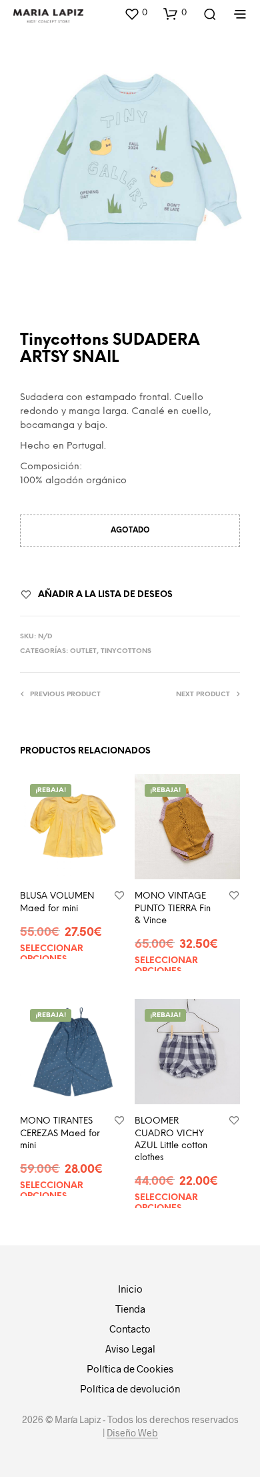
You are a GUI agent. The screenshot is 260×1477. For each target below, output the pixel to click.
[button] (135, 13)
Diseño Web (132, 1433)
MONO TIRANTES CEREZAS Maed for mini (60, 1133)
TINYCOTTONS (126, 651)
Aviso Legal (130, 1349)
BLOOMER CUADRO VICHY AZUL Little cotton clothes (171, 1139)
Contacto (130, 1329)
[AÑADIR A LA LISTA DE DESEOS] (119, 896)
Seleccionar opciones (51, 954)
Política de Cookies (130, 1368)
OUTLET (83, 651)
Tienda (130, 1309)
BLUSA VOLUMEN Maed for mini (57, 902)
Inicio (130, 1289)
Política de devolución (130, 1388)
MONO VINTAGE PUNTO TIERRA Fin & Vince (173, 908)
